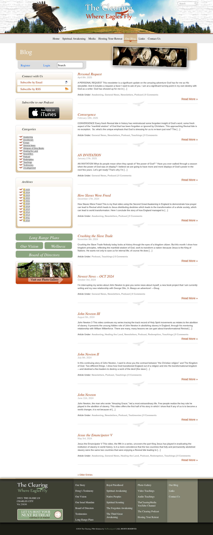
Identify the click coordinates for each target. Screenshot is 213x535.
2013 (28, 215)
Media (92, 38)
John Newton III (89, 313)
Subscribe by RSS (30, 89)
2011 (28, 218)
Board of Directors (44, 254)
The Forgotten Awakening (119, 508)
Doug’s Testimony (84, 490)
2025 (28, 190)
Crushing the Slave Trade (95, 235)
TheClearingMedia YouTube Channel (147, 504)
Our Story (80, 485)
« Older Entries (85, 474)
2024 (28, 192)
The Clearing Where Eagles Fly (109, 15)
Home (56, 38)
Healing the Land (30, 151)
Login (46, 65)
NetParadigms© (110, 529)
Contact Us (154, 38)
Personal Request (90, 73)
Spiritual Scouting (115, 502)
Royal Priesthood (114, 485)
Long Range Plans (44, 237)
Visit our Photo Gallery (44, 272)
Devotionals (28, 140)
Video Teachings (146, 490)
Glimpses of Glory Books (33, 148)
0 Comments (151, 94)
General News (29, 145)
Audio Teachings (146, 496)
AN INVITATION (89, 154)
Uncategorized (29, 168)
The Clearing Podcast (148, 511)
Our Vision (29, 246)
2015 (28, 209)
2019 (28, 206)
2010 (28, 220)
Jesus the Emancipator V (95, 435)
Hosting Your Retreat (110, 38)
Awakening (28, 137)
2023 (28, 195)
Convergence (87, 114)
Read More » (190, 99)
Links (142, 38)
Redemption (28, 159)
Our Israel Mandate (84, 502)
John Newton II (88, 354)
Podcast (26, 157)
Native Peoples (113, 496)
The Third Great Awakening (114, 515)
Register (25, 65)
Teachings (27, 162)
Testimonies (28, 165)
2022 (28, 198)
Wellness (58, 246)
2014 (28, 212)
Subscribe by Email (31, 82)
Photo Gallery (144, 485)
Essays (26, 143)
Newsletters (28, 154)
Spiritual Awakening (74, 38)
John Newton (87, 394)
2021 (28, 201)
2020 (28, 204)
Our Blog (130, 38)
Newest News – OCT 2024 (96, 276)
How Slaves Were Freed (94, 195)
